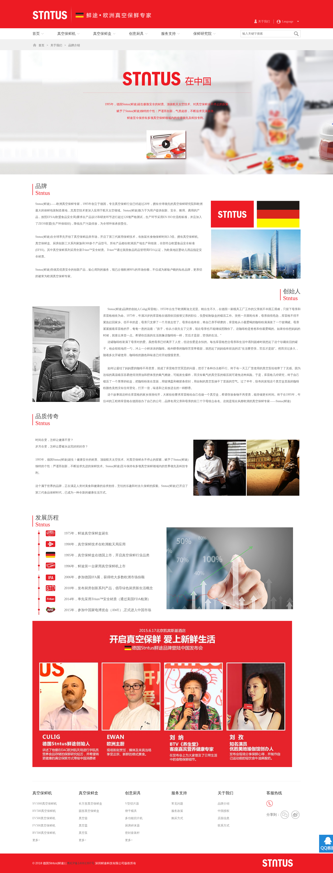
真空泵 (83, 833)
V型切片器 (132, 803)
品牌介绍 (74, 45)
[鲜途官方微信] (285, 815)
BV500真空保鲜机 (44, 833)
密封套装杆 (132, 833)
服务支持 (179, 793)
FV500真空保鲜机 (43, 825)
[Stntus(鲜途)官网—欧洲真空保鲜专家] (92, 27)
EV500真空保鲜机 (43, 818)
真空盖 (83, 825)
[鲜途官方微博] (295, 815)
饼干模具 (131, 811)
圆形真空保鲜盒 (89, 811)
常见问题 (177, 803)
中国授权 (223, 811)
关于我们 (56, 45)
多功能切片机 (134, 818)
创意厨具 (133, 793)
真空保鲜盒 (88, 793)
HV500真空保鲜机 (44, 811)
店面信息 (223, 818)
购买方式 (177, 818)
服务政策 (177, 811)
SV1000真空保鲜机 (44, 803)
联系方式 (223, 825)
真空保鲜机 (42, 793)
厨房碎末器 (132, 825)
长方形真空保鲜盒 (90, 803)
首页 (41, 45)
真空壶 (83, 818)
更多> (36, 840)
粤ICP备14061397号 (80, 863)
